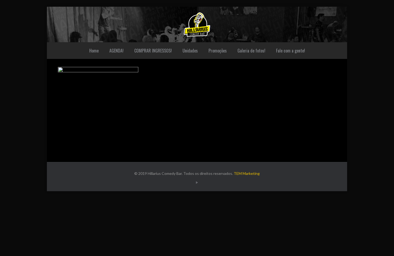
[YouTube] (197, 182)
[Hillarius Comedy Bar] (197, 24)
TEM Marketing (247, 173)
